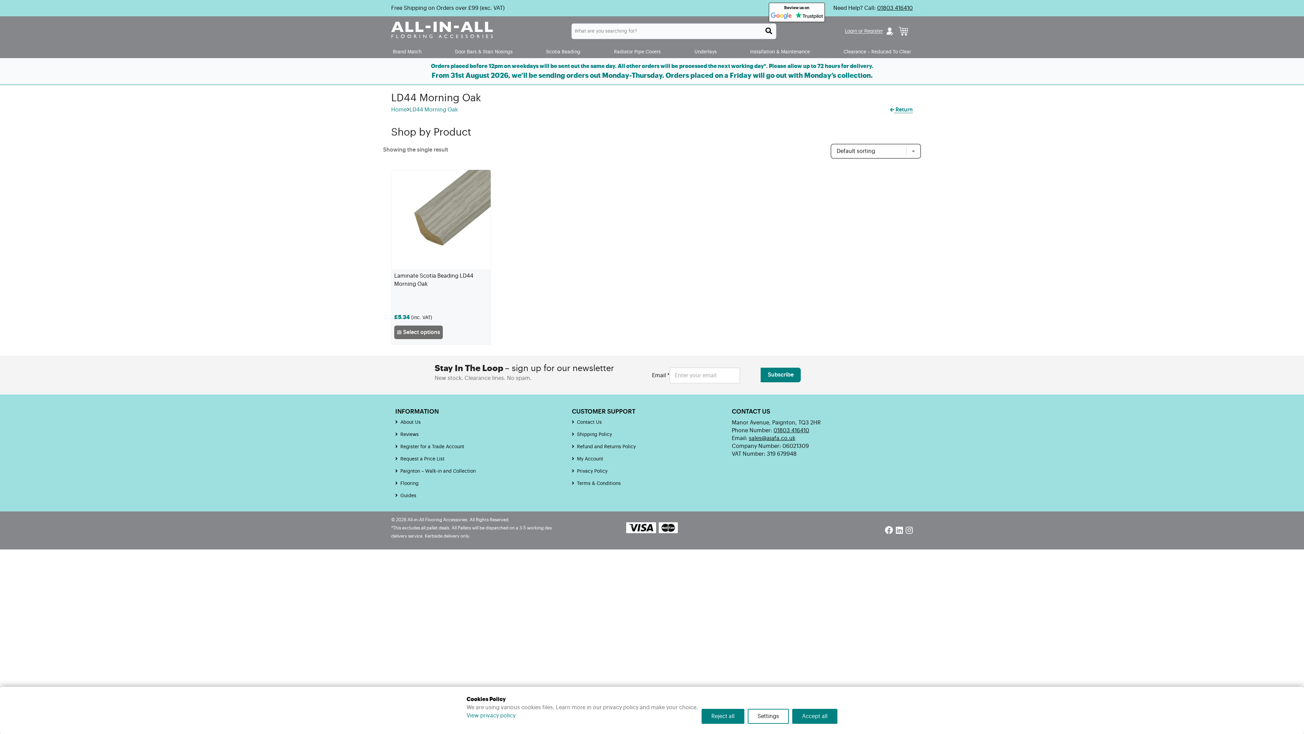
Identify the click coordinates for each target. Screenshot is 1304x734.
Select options (421, 332)
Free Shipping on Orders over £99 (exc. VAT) (448, 8)
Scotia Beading (563, 51)
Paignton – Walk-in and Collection (438, 471)
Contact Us (589, 422)
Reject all (723, 716)
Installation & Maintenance (780, 51)
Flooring (409, 483)
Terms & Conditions (599, 483)
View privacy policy (491, 715)
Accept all (815, 716)
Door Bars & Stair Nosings (484, 51)
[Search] (769, 31)
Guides (408, 495)
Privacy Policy (592, 471)
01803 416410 (895, 8)
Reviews (409, 434)
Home (399, 109)
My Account (590, 459)
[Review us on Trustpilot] (809, 16)
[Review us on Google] (781, 16)
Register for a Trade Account (432, 446)
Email (661, 375)
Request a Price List (422, 459)
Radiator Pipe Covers (637, 51)
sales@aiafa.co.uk (772, 438)
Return (903, 109)
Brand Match (407, 51)
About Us (410, 422)
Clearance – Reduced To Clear (877, 51)
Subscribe (781, 375)
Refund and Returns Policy (606, 446)
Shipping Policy (594, 434)
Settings (768, 716)
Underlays (705, 51)
